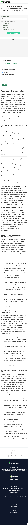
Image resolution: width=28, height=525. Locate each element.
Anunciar (14, 508)
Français (8, 453)
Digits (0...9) (5, 27)
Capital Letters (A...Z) (7, 25)
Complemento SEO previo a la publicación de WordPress (14, 488)
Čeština (11, 455)
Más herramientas (14, 492)
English (2, 453)
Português (5, 455)
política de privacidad (14, 514)
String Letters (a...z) (7, 23)
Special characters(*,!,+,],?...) (8, 29)
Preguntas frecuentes (14, 512)
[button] (26, 1)
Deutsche (17, 455)
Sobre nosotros (14, 504)
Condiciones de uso (14, 519)
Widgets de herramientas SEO (14, 490)
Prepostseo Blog (14, 484)
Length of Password (5, 16)
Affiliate (14, 510)
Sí (4, 72)
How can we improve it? (8, 74)
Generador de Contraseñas (10, 63)
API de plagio (14, 486)
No (7, 72)
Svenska (23, 455)
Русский (25, 453)
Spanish (14, 453)
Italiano (19, 453)
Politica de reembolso (14, 516)
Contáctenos (14, 506)
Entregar (5, 84)
